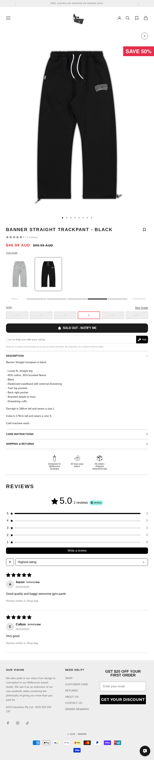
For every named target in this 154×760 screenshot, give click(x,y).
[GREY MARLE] (19, 274)
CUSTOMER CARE (76, 684)
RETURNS (71, 690)
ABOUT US (72, 696)
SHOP (68, 678)
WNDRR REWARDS (77, 709)
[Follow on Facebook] (8, 723)
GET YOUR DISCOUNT (123, 699)
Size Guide (141, 307)
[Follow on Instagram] (18, 723)
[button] (14, 237)
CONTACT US (73, 702)
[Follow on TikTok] (27, 723)
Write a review (77, 550)
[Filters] (10, 562)
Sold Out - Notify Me (80, 327)
